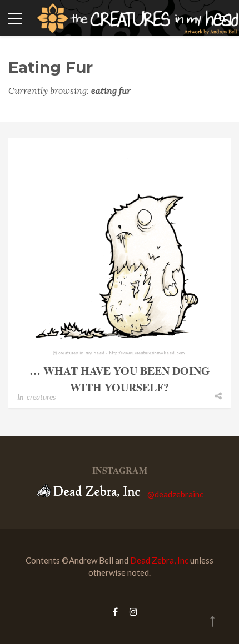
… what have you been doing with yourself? (119, 379)
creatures (41, 396)
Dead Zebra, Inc (159, 560)
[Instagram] (130, 611)
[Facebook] (115, 611)
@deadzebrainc (175, 494)
